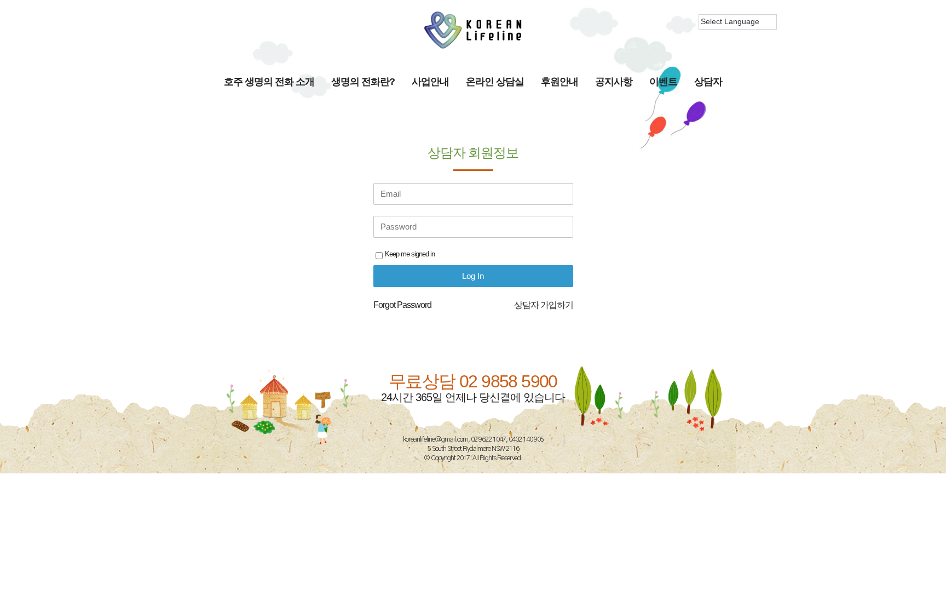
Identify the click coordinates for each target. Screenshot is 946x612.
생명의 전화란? (363, 81)
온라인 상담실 (495, 81)
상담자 (708, 81)
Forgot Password (402, 305)
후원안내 (559, 81)
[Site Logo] (473, 30)
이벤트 (663, 81)
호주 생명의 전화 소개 (269, 81)
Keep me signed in (410, 254)
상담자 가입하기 (543, 305)
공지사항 (613, 81)
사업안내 (430, 81)
